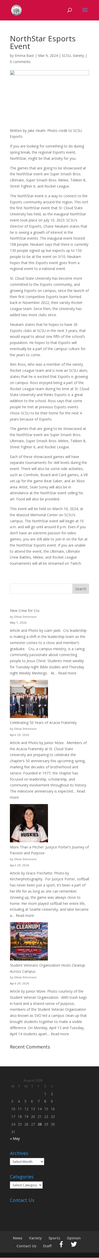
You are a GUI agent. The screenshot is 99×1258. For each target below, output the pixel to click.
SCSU (66, 55)
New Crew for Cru (24, 610)
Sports (54, 1238)
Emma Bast (24, 55)
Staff (47, 1245)
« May (15, 1138)
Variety (78, 55)
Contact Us (26, 1245)
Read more (67, 673)
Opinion (74, 1238)
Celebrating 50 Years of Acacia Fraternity (43, 722)
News (17, 1238)
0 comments (20, 61)
